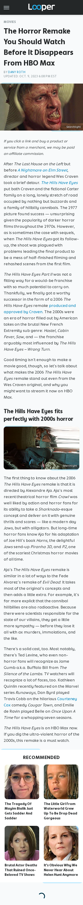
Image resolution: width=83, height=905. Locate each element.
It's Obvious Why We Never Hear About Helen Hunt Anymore (61, 870)
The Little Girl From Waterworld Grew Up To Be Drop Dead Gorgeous (60, 811)
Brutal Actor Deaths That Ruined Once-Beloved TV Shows (21, 870)
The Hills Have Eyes (59, 182)
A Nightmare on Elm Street (42, 170)
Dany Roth (16, 72)
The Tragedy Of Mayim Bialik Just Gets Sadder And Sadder (19, 811)
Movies (10, 21)
